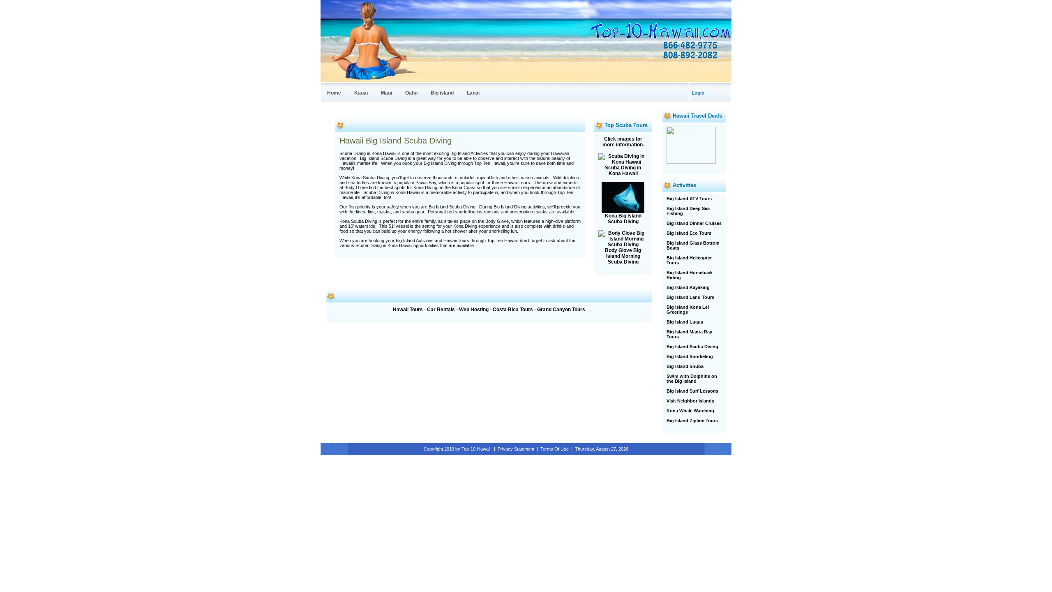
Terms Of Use (554, 448)
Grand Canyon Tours (561, 309)
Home (334, 93)
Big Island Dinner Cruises (694, 223)
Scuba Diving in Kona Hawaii (623, 170)
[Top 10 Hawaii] (659, 39)
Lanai (473, 93)
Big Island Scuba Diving (692, 346)
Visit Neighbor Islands (690, 400)
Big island (442, 93)
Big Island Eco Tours (689, 233)
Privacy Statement (516, 448)
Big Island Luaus (685, 321)
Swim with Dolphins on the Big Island (692, 379)
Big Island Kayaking (688, 287)
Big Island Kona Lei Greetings (688, 309)
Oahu (411, 93)
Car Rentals (441, 309)
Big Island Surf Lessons (692, 390)
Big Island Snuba (685, 366)
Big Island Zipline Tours (692, 420)
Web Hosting (474, 309)
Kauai (361, 93)
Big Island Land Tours (690, 297)
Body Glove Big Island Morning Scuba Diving (623, 256)
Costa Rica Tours (513, 309)
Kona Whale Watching (690, 410)
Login (698, 93)
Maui (386, 93)
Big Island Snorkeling (690, 356)
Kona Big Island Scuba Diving (623, 218)
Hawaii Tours (408, 309)
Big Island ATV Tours (689, 198)
